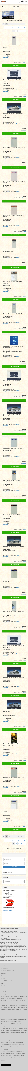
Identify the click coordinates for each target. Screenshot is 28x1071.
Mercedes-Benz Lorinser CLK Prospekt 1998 (13, 677)
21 (18, 31)
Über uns (3, 978)
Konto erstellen (6, 870)
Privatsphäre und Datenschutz (7, 970)
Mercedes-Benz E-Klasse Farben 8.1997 (12, 313)
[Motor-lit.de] (3, 2)
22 (21, 31)
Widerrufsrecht (4, 985)
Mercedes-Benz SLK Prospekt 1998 (11, 514)
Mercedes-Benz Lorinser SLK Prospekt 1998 (13, 546)
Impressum (3, 973)
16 (18, 27)
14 (12, 27)
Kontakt (2, 975)
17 (21, 27)
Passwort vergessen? (8, 872)
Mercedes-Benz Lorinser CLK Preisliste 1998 (13, 645)
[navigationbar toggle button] (26, 2)
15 (15, 27)
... (9, 27)
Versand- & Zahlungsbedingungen (8, 980)
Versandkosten (4, 968)
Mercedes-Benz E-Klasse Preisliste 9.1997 (13, 249)
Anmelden (14, 866)
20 (16, 31)
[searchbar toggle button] (19, 2)
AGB (2, 983)
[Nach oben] (24, 1068)
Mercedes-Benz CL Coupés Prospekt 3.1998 (13, 448)
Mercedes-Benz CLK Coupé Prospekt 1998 (13, 579)
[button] (3, 24)
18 (24, 27)
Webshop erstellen (9, 1069)
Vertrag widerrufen (6, 1065)
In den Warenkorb (14, 65)
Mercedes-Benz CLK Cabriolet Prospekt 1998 (13, 777)
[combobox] (12, 24)
